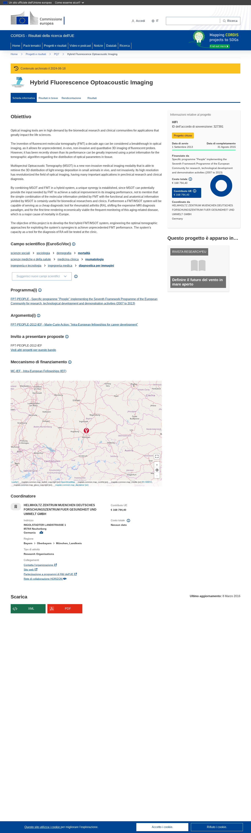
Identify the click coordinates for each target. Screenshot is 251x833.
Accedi (140, 20)
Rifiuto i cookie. (217, 827)
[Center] (157, 470)
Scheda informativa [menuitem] (23, 98)
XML (31, 608)
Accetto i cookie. (162, 827)
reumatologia (94, 259)
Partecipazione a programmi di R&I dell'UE (64, 574)
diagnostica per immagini (96, 265)
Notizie (98, 45)
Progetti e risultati (55, 45)
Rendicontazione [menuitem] (71, 98)
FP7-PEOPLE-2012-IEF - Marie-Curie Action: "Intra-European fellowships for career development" (74, 324)
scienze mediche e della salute (31, 259)
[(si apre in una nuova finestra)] (40, 18)
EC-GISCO (147, 481)
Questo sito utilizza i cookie (42, 827)
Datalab (111, 45)
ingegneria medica (60, 265)
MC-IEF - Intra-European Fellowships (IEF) (38, 371)
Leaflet (15, 481)
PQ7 (56, 54)
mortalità (84, 253)
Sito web (46, 569)
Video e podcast (80, 45)
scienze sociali (20, 253)
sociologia (43, 253)
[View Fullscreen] (157, 456)
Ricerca (125, 45)
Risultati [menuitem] (92, 98)
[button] (155, 21)
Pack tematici (32, 45)
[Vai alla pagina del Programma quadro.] (17, 82)
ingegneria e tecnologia (26, 265)
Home (16, 45)
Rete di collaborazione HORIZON (61, 578)
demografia (64, 253)
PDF (68, 608)
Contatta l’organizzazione (56, 564)
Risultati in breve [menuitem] (48, 98)
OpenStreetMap (68, 481)
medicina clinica (68, 259)
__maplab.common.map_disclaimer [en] (70, 484)
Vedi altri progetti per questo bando (33, 350)
